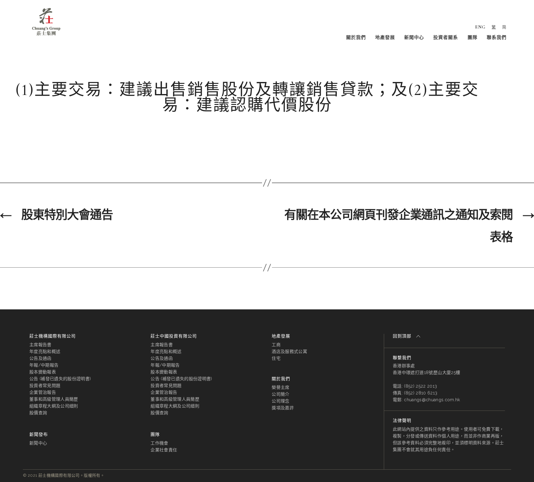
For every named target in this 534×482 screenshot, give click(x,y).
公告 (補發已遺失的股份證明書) (60, 378)
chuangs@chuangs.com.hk (432, 399)
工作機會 (159, 443)
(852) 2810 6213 (420, 392)
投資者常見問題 (44, 385)
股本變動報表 (42, 371)
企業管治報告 (42, 392)
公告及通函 (40, 358)
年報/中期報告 (43, 365)
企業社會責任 (163, 449)
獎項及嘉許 (283, 407)
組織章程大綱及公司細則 (53, 405)
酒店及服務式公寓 (289, 351)
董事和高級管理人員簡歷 (53, 399)
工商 (276, 344)
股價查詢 (38, 412)
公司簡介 (280, 394)
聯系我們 (496, 37)
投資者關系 (445, 37)
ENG (480, 27)
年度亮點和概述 (44, 351)
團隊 (472, 37)
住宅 (276, 358)
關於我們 (356, 37)
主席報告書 (40, 344)
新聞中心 (414, 37)
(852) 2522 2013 (420, 386)
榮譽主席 (280, 387)
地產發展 (385, 37)
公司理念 (280, 400)
